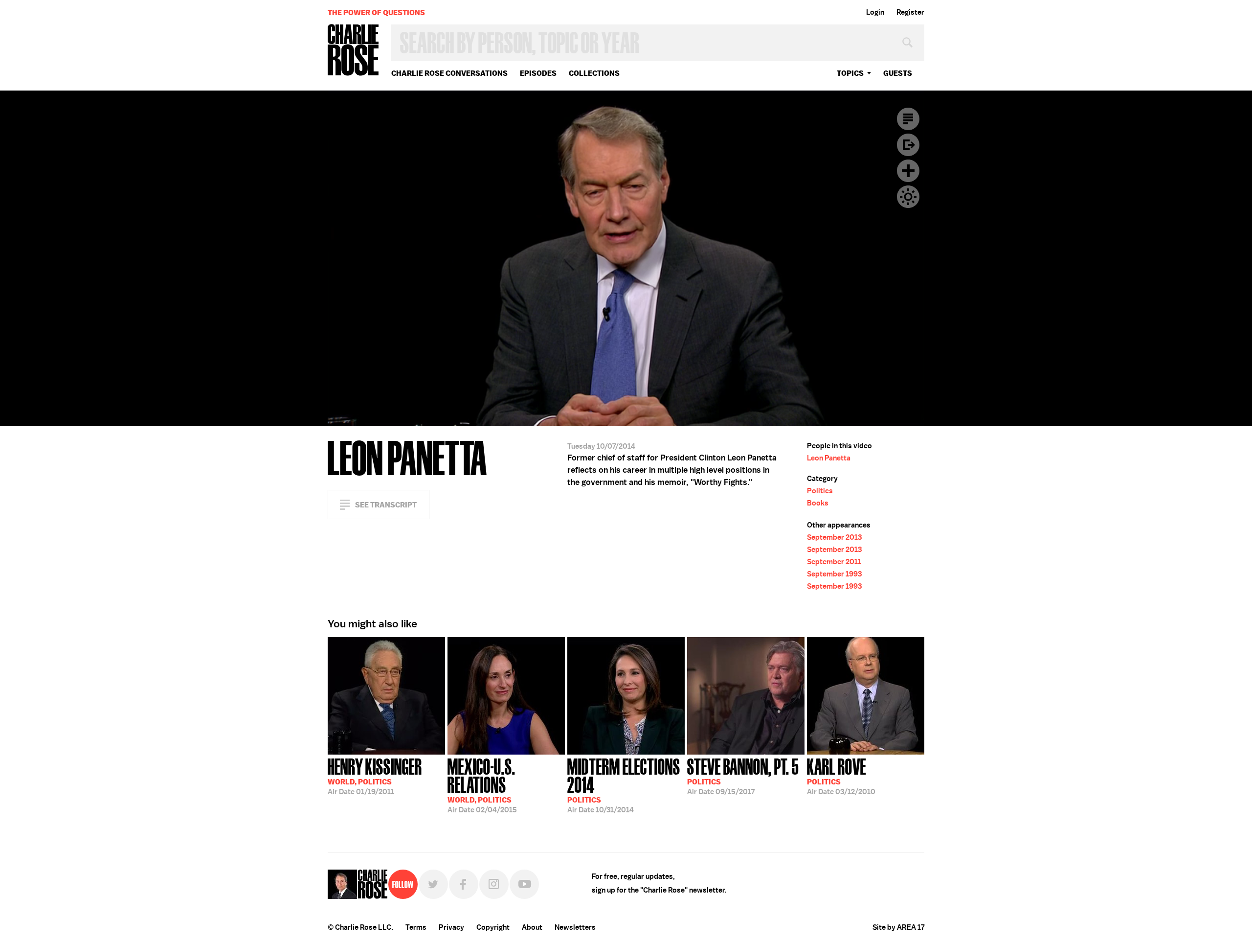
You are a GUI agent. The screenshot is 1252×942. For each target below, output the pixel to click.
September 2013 (834, 537)
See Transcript (386, 504)
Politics (820, 491)
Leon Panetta (828, 458)
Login (875, 12)
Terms (415, 927)
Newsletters (575, 927)
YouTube (524, 884)
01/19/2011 (375, 776)
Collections (594, 73)
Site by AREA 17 (898, 927)
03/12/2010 (841, 776)
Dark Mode (908, 196)
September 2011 (834, 562)
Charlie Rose (354, 50)
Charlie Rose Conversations (449, 73)
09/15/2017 (743, 776)
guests (897, 73)
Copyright (493, 927)
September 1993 (834, 574)
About (532, 927)
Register (910, 12)
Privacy (451, 927)
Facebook (463, 884)
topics (850, 73)
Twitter (433, 884)
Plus (908, 171)
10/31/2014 (623, 785)
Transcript (908, 119)
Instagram (494, 884)
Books (817, 503)
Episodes (538, 73)
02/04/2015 (482, 785)
